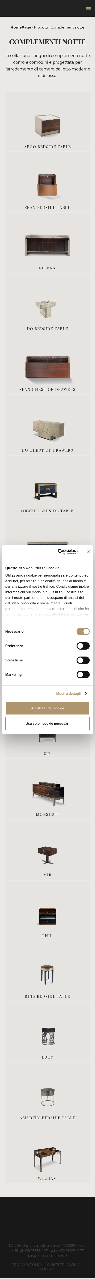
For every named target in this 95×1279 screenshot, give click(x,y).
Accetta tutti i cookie (47, 708)
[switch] (83, 646)
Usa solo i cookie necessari (47, 723)
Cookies (47, 1269)
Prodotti (41, 27)
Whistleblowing (63, 1265)
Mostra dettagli (68, 693)
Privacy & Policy (27, 1265)
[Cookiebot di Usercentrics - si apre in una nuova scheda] (59, 552)
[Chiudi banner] (88, 551)
